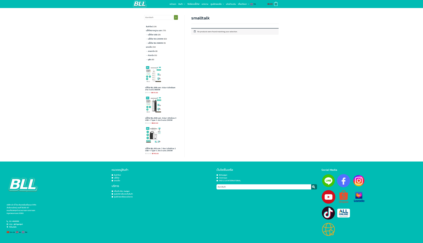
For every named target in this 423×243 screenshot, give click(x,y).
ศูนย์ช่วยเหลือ (216, 4)
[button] (184, 4)
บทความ (205, 4)
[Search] (176, 17)
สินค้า (180, 4)
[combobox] (263, 186)
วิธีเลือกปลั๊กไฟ (193, 4)
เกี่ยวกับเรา (242, 4)
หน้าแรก (173, 4)
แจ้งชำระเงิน (231, 4)
